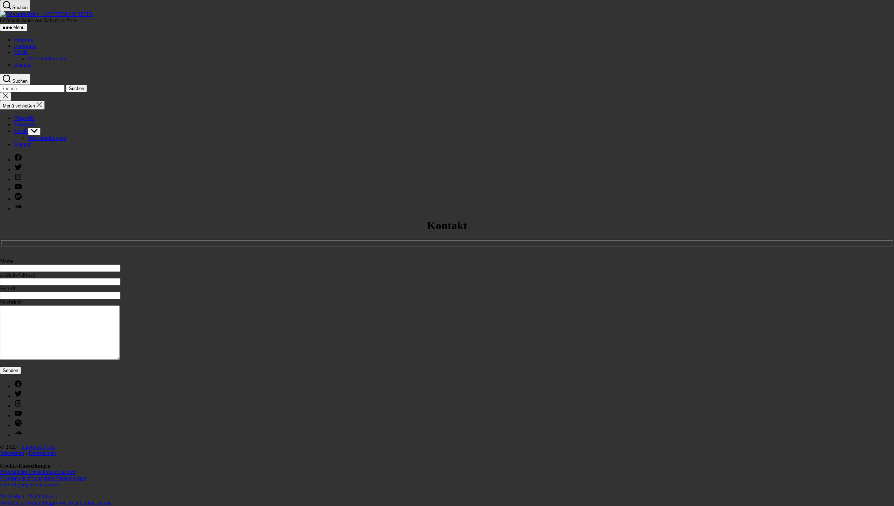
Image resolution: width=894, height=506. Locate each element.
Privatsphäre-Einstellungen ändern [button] (37, 472)
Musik (21, 52)
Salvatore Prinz (38, 447)
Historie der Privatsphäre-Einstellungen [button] (43, 478)
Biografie (24, 40)
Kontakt (23, 65)
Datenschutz (42, 453)
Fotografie (25, 46)
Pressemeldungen (47, 58)
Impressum (12, 453)
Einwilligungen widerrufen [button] (29, 485)
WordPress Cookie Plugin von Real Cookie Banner (56, 503)
